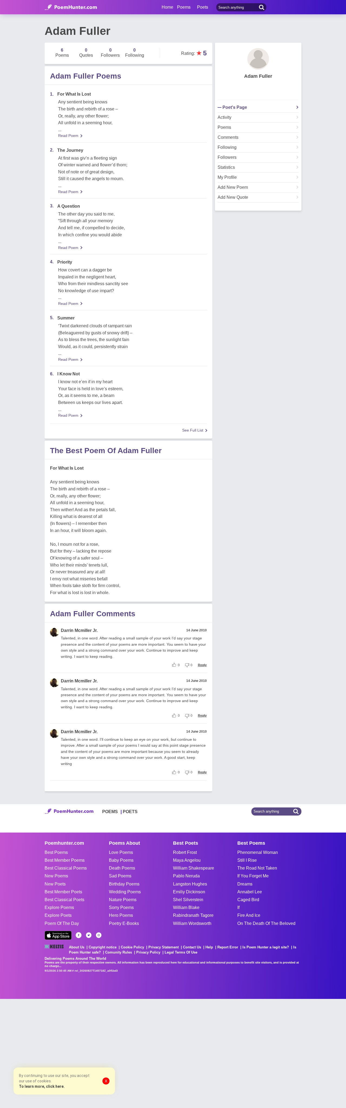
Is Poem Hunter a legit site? (265, 947)
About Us (76, 947)
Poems (224, 127)
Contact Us (192, 947)
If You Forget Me (253, 876)
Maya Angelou (187, 860)
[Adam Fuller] (258, 59)
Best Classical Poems (66, 868)
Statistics (226, 167)
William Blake (186, 907)
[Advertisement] (81, 1053)
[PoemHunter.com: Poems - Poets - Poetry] (71, 7)
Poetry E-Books (124, 923)
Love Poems (121, 852)
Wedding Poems (125, 892)
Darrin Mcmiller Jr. (79, 630)
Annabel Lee (249, 892)
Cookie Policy (132, 947)
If (238, 907)
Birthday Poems (124, 884)
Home (167, 7)
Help (209, 947)
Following (227, 147)
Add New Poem (233, 187)
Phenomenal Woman (257, 852)
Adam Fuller (258, 76)
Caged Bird (248, 899)
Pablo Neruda (186, 876)
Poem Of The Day (62, 923)
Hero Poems (121, 915)
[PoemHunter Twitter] (89, 935)
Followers (227, 157)
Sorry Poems (121, 907)
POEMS (110, 811)
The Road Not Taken (257, 868)
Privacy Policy (148, 952)
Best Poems (56, 852)
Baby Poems (121, 860)
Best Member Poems (65, 860)
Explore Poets (58, 915)
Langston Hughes (190, 884)
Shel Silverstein (188, 899)
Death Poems (122, 868)
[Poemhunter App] (58, 935)
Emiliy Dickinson (189, 892)
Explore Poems (59, 907)
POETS (130, 811)
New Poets (55, 884)
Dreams (244, 884)
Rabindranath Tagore (193, 915)
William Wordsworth (192, 923)
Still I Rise (247, 860)
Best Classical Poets (64, 899)
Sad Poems (120, 876)
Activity (224, 117)
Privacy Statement (163, 947)
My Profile (227, 177)
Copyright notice (103, 947)
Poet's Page (234, 107)
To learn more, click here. (42, 1086)
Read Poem (68, 135)
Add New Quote (233, 197)
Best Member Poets (63, 892)
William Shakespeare (193, 868)
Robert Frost (185, 852)
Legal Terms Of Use (181, 952)
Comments (228, 137)
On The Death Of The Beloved (266, 923)
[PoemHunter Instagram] (99, 935)
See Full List (192, 430)
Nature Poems (123, 899)
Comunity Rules (118, 952)
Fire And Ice (248, 915)
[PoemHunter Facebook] (79, 935)
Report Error (227, 947)
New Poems (56, 876)
